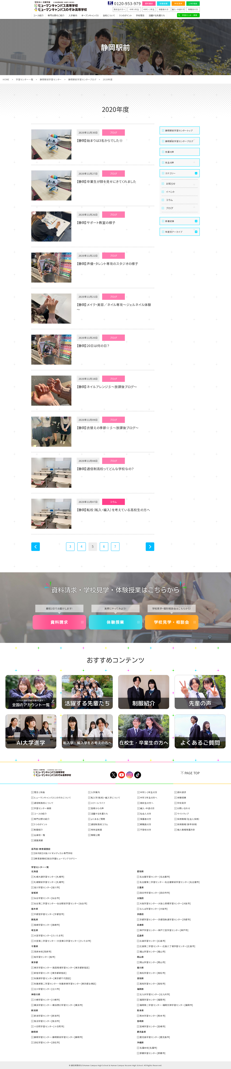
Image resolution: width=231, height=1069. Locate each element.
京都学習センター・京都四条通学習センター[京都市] (165, 919)
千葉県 (34, 946)
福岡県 (140, 989)
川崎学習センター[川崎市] (47, 999)
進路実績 (38, 840)
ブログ (169, 208)
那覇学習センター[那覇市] (152, 1053)
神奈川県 (35, 994)
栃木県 (34, 908)
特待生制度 (96, 829)
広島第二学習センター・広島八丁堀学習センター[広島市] (167, 946)
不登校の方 (145, 829)
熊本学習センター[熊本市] (152, 1015)
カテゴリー (170, 173)
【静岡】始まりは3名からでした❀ (100, 140)
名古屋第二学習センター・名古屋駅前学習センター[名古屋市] (170, 882)
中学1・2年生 (149, 9)
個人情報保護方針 (186, 829)
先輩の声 (169, 151)
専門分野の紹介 (42, 819)
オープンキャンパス (90, 15)
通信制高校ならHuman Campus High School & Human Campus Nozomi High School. (107, 1065)
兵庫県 (140, 924)
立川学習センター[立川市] (47, 989)
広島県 (140, 935)
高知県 (140, 978)
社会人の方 (145, 813)
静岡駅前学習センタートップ (179, 130)
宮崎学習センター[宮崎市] (152, 1026)
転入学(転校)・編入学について (105, 797)
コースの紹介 (40, 813)
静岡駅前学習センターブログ (82, 79)
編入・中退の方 (178, 9)
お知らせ (170, 183)
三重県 (140, 887)
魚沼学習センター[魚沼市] (47, 1021)
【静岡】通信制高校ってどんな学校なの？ (105, 468)
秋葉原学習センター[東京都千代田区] (52, 978)
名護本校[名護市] (148, 1047)
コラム (169, 200)
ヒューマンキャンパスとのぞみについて (52, 797)
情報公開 (95, 835)
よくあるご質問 (98, 819)
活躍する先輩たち (157, 15)
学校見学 (178, 3)
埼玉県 (34, 930)
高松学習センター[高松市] (152, 973)
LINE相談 (193, 3)
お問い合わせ (183, 808)
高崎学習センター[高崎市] (47, 924)
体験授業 (164, 3)
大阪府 (140, 898)
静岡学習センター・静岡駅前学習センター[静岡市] (58, 1037)
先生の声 (169, 162)
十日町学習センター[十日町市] (49, 1026)
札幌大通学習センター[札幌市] (49, 876)
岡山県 (140, 956)
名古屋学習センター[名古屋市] (155, 876)
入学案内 (73, 15)
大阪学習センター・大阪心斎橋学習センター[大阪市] (165, 903)
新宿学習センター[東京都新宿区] (50, 973)
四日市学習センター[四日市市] (155, 892)
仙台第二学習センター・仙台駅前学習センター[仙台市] (60, 903)
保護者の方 (164, 9)
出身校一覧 (39, 835)
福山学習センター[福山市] (152, 951)
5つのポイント (125, 15)
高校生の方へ (119, 9)
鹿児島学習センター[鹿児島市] (155, 1037)
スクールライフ (98, 802)
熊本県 (140, 1010)
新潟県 (34, 1010)
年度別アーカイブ (173, 231)
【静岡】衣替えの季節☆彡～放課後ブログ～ (108, 427)
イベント (170, 191)
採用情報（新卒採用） (187, 824)
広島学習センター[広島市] (152, 940)
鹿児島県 (141, 1031)
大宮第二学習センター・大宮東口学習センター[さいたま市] (62, 940)
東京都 (34, 962)
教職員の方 (193, 9)
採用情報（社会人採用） (188, 819)
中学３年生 (134, 9)
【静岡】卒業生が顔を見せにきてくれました (106, 181)
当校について (109, 15)
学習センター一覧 (24, 79)
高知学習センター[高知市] (152, 983)
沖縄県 (140, 1042)
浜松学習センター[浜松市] (47, 1042)
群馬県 (34, 919)
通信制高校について (44, 802)
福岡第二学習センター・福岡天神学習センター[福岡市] (166, 1005)
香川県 (140, 967)
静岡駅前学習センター (51, 79)
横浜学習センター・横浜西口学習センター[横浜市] (58, 1005)
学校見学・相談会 (171, 622)
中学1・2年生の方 (148, 792)
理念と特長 (39, 792)
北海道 (34, 871)
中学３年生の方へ (148, 797)
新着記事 (169, 221)
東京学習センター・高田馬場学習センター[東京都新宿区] (62, 967)
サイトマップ (183, 813)
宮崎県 (140, 1021)
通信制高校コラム (99, 824)
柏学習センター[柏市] (44, 956)
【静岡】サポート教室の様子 (96, 222)
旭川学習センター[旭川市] (47, 887)
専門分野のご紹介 (56, 15)
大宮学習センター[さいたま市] (49, 935)
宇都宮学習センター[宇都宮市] (49, 914)
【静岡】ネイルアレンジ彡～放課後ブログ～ (107, 386)
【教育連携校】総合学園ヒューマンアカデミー (55, 858)
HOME (6, 79)
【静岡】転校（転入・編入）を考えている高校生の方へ (113, 509)
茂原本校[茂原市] (42, 951)
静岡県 (34, 1031)
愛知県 (140, 871)
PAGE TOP (192, 773)
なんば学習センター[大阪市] (154, 908)
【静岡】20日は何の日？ (93, 345)
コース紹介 (38, 15)
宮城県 (34, 892)
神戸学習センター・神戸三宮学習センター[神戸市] (164, 930)
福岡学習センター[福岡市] (152, 999)
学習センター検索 (189, 15)
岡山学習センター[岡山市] (152, 962)
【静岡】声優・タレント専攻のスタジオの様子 (107, 263)
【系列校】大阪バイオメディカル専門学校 (53, 853)
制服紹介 (38, 829)
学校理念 (140, 15)
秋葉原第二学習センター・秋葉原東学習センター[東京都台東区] (65, 983)
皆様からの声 (97, 808)
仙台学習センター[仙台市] (47, 898)
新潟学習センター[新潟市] (47, 1015)
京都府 (140, 914)
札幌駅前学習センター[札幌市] (49, 882)
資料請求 (149, 3)
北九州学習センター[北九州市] (155, 994)
